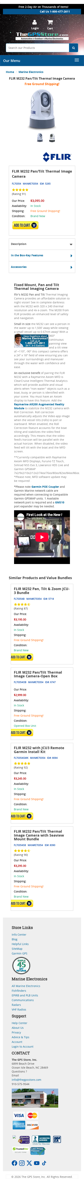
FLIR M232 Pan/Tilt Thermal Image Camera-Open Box (38, 674)
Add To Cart (21, 656)
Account (17, 1042)
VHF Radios (19, 1009)
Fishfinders (19, 991)
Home (10, 72)
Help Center (19, 1023)
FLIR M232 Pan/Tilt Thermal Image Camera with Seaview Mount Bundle (39, 835)
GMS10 (59, 502)
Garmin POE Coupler (45, 487)
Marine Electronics (31, 72)
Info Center (19, 934)
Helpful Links (20, 944)
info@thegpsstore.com (26, 1080)
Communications (23, 1000)
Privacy (16, 1032)
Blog (14, 939)
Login (35, 28)
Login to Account (22, 1046)
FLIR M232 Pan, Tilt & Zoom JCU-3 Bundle (42, 590)
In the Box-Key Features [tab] (27, 255)
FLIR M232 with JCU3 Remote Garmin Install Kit (39, 749)
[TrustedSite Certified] (20, 1150)
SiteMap (17, 949)
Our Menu (11, 60)
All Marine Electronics (26, 986)
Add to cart (26, 226)
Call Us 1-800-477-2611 (55, 11)
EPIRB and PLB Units (25, 995)
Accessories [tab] (19, 267)
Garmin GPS (19, 953)
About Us (18, 1028)
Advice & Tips (20, 1037)
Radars (16, 1005)
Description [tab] (18, 244)
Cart (50, 28)
